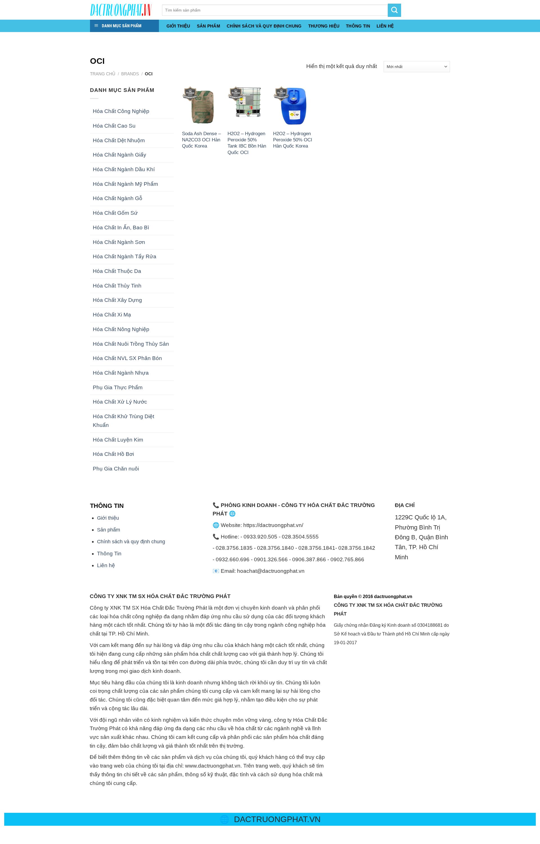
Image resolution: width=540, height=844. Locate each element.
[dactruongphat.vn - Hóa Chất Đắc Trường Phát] (122, 10)
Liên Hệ (385, 26)
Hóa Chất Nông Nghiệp (121, 329)
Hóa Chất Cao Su (114, 126)
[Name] (6, 38)
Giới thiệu (178, 26)
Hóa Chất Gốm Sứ (115, 213)
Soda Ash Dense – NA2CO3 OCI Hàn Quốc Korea (201, 140)
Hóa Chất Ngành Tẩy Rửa (124, 256)
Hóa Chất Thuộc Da (117, 271)
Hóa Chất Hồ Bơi (113, 454)
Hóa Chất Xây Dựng (117, 300)
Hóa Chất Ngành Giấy (119, 155)
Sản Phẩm (208, 26)
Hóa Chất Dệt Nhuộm (119, 140)
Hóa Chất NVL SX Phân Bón (127, 358)
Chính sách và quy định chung (264, 26)
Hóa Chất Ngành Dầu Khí (124, 169)
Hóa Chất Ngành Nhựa (121, 373)
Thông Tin (109, 553)
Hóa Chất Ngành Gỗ (117, 198)
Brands (130, 73)
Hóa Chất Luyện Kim (118, 440)
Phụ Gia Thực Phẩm (118, 387)
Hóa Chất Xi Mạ (112, 315)
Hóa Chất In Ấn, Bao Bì (121, 227)
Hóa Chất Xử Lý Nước (120, 402)
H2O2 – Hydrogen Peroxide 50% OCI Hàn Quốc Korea (292, 140)
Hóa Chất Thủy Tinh (117, 286)
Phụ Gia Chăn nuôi (116, 469)
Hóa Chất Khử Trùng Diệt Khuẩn (123, 420)
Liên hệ (106, 565)
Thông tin (358, 26)
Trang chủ (102, 73)
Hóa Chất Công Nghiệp (121, 111)
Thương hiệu (323, 26)
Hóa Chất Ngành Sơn (119, 242)
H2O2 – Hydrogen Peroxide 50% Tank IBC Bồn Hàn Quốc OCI (247, 143)
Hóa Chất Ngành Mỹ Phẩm (125, 184)
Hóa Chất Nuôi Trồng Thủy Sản (131, 344)
